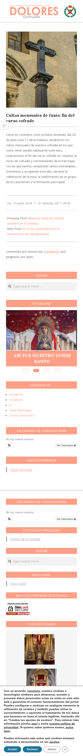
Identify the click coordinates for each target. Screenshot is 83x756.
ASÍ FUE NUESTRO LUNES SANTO (42, 358)
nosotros (33, 690)
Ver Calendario (65, 445)
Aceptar (12, 749)
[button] (9, 445)
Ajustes (52, 749)
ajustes (54, 741)
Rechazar (32, 749)
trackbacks (52, 251)
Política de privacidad (25, 539)
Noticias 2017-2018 (56, 203)
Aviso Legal (18, 583)
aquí (34, 723)
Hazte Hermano (21, 470)
